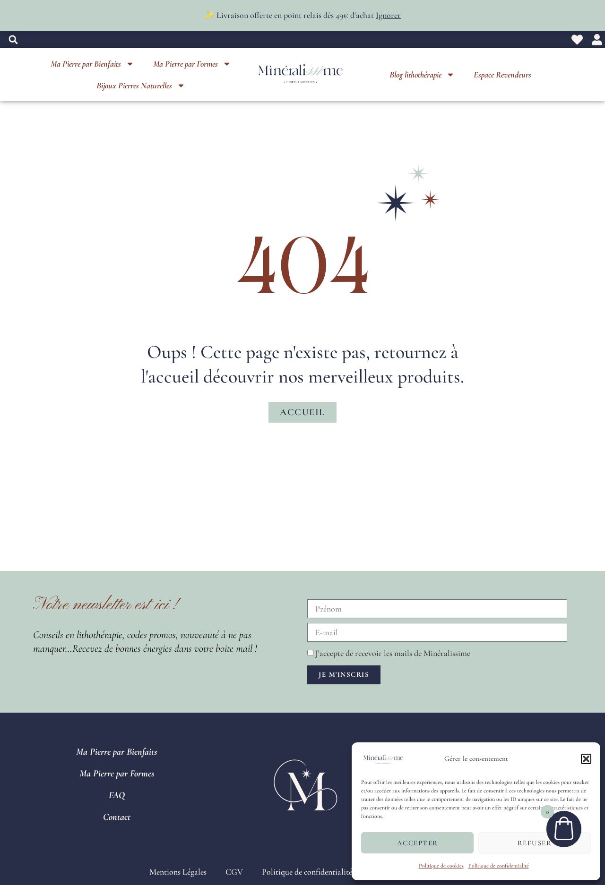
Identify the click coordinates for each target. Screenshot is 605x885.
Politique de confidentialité (498, 865)
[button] (586, 759)
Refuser (535, 843)
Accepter (417, 843)
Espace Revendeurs (502, 74)
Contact (116, 817)
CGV (234, 872)
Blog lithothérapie (415, 74)
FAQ (117, 795)
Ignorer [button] (388, 15)
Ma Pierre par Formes (185, 64)
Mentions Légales (178, 872)
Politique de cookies (441, 865)
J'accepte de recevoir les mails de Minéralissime (392, 653)
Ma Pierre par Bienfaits (86, 64)
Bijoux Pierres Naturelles (134, 85)
